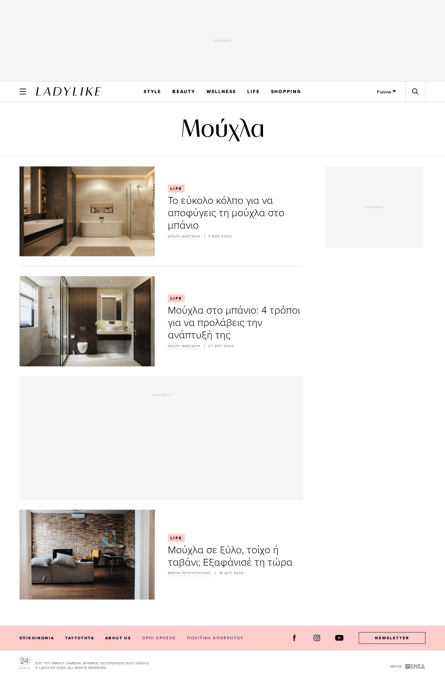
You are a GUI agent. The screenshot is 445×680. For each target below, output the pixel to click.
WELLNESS (221, 91)
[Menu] (23, 91)
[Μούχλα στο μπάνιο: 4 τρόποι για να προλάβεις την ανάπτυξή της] (87, 321)
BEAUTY (183, 91)
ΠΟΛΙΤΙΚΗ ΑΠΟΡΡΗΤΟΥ (215, 638)
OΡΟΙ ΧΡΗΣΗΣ (159, 638)
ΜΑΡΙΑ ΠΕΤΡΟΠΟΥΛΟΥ (189, 573)
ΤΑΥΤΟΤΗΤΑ (79, 638)
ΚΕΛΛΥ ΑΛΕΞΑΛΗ (184, 236)
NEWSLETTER (392, 638)
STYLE (152, 91)
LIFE (253, 91)
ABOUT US (118, 638)
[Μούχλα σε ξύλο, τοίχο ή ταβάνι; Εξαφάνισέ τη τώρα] (87, 555)
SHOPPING (286, 91)
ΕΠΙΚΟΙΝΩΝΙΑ (37, 638)
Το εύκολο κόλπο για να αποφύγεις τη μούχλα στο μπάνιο (226, 212)
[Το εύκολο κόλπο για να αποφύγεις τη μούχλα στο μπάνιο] (87, 211)
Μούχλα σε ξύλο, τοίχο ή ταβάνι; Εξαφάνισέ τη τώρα (230, 555)
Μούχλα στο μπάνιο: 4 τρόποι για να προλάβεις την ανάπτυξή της (234, 322)
